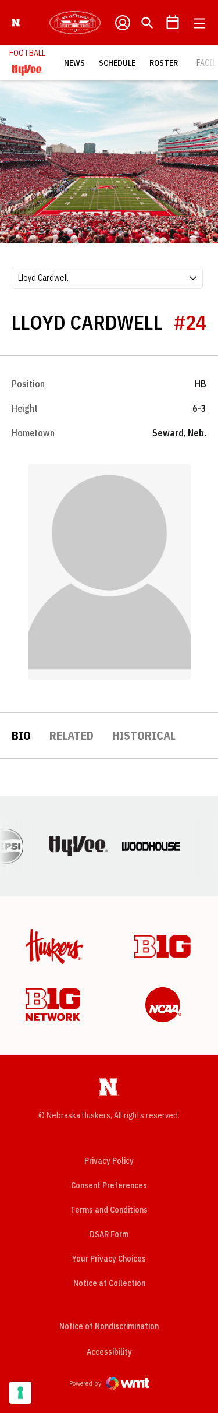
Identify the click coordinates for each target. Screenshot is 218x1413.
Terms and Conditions (109, 1209)
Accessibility (109, 1351)
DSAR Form (109, 1234)
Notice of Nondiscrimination (109, 1326)
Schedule (117, 63)
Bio (21, 735)
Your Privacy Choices (109, 1258)
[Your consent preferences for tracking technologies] (20, 1393)
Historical (144, 735)
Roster (163, 63)
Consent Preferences (109, 1185)
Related (71, 735)
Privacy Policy (109, 1161)
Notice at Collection (109, 1283)
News (74, 63)
